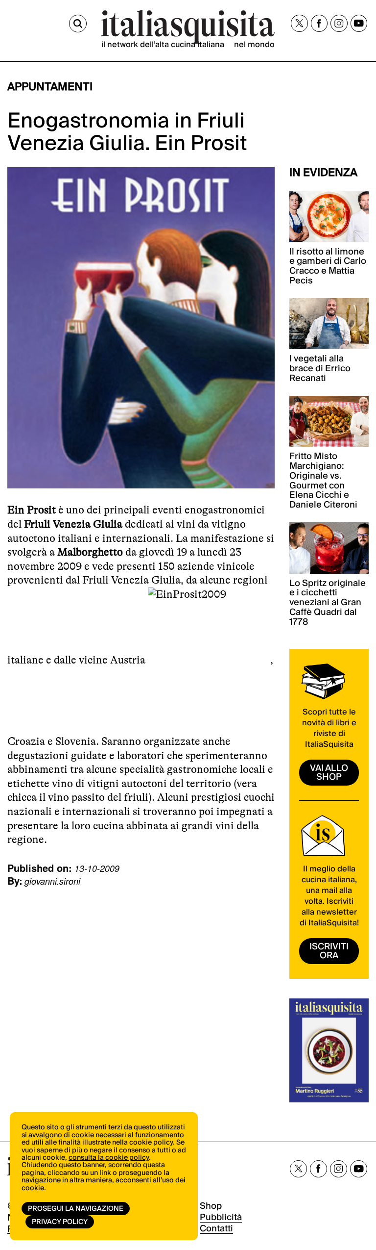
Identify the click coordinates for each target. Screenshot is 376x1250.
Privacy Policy (60, 1222)
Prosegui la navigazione (75, 1209)
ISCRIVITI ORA (329, 951)
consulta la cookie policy (109, 1158)
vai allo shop (329, 773)
